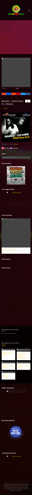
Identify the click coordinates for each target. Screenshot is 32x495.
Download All (5, 108)
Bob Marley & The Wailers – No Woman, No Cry (23, 356)
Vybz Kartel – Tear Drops (9, 250)
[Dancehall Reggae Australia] (16, 10)
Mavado (16, 144)
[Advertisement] (16, 37)
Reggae (17, 88)
